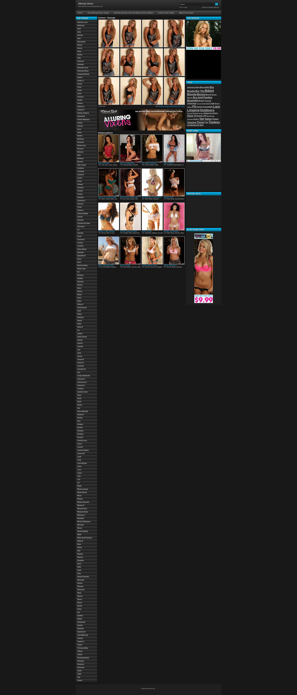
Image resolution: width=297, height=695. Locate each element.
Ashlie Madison (83, 119)
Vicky (79, 670)
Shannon (81, 589)
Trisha (79, 654)
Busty (103, 198)
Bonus (172, 232)
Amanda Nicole (83, 74)
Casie (79, 181)
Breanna (80, 142)
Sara (79, 573)
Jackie (79, 333)
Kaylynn (80, 414)
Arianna (80, 97)
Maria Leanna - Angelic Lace (129, 197)
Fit (183, 164)
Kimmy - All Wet (147, 231)
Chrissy (80, 210)
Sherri (79, 599)
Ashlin (79, 123)
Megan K (80, 505)
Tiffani (79, 651)
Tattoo (182, 232)
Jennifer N (81, 369)
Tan (179, 106)
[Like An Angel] (152, 182)
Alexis (79, 48)
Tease (183, 106)
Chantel (80, 187)
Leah (79, 457)
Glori (79, 311)
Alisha (79, 54)
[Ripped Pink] (174, 250)
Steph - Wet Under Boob (105, 265)
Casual (166, 106)
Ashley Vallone (83, 113)
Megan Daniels (83, 502)
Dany (79, 259)
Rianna (80, 557)
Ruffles (201, 113)
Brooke (80, 161)
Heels (127, 198)
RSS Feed (204, 7)
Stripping (190, 119)
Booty (208, 95)
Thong (110, 164)
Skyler (79, 606)
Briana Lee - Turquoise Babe (107, 197)
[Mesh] (174, 182)
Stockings (211, 116)
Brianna (80, 148)
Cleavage (179, 266)
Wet (161, 232)
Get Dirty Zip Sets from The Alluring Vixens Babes (133, 13)
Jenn (79, 353)
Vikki (79, 674)
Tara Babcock (82, 635)
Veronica (80, 667)
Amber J (80, 80)
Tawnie (80, 638)
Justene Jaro (82, 392)
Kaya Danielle (82, 411)
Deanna (80, 275)
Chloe (79, 207)
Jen (78, 350)
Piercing (190, 113)
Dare (79, 262)
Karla (79, 398)
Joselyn (80, 388)
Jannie (80, 343)
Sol (78, 612)
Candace (80, 171)
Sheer (190, 116)
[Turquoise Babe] (108, 182)
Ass (124, 198)
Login (185, 7)
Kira (79, 421)
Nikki (79, 534)
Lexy (79, 469)
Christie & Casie (83, 223)
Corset (199, 104)
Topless (115, 164)
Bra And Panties (127, 164)
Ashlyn (80, 126)
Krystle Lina (82, 440)
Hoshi (79, 320)
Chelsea (80, 197)
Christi (80, 217)
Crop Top (134, 266)
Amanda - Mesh (169, 197)
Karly (79, 401)
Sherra (79, 596)
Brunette (135, 164)
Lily (78, 479)
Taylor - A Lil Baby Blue (127, 163)
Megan (80, 499)
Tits (159, 232)
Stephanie (81, 622)
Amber (79, 77)
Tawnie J (80, 641)
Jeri (78, 372)
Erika (79, 301)
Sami (79, 570)
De (78, 272)
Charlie (80, 191)
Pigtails (195, 113)
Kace (79, 395)
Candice (80, 174)
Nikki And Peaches (84, 538)
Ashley (80, 103)
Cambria (80, 168)
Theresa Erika (82, 648)
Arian (79, 93)
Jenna (79, 356)
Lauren (80, 447)
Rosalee (80, 560)
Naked (112, 198)
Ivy (78, 330)
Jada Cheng (82, 337)
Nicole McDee (82, 531)
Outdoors (154, 232)
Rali (78, 551)
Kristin (80, 427)
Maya (79, 495)
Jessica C (81, 379)
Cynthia (80, 246)
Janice (80, 340)
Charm (79, 194)
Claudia (80, 233)
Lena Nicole (82, 463)
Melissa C (81, 515)
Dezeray (80, 281)
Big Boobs (148, 232)
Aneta (79, 84)
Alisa (79, 51)
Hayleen (80, 317)
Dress (217, 104)
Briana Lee (81, 145)
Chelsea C (81, 200)
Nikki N (80, 541)
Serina (79, 583)
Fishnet (189, 107)
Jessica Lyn (82, 382)
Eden (79, 288)
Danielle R (81, 255)
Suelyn (80, 625)
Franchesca (82, 307)
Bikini (146, 198)
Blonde (161, 106)
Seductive (156, 198)
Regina (80, 554)
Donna (80, 285)
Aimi (79, 29)
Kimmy (80, 418)
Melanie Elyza (82, 512)
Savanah (80, 580)
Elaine (79, 291)
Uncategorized (83, 658)
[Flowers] (174, 148)
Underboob (193, 125)
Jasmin (80, 346)
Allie (79, 58)
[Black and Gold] (130, 216)
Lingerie (107, 198)
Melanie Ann (82, 508)
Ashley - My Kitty (125, 265)
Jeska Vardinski (83, 375)
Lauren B (81, 453)
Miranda (80, 525)
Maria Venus (82, 492)
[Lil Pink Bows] (174, 216)
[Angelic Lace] (130, 182)
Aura (79, 129)
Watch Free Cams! (186, 13)
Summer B (81, 632)
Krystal (80, 437)
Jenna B (80, 359)
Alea (79, 32)
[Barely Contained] (152, 148)
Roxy (79, 563)
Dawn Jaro (81, 268)
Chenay (80, 204)
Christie (80, 220)
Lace (106, 164)
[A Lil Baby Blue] (130, 148)
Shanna (80, 586)
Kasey (79, 405)
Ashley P (80, 110)
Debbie (80, 278)
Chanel (80, 184)
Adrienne (81, 25)
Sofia (79, 609)
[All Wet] (152, 216)
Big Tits (147, 164)
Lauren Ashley (83, 450)
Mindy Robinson (83, 521)
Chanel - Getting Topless (149, 265)
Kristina (80, 431)
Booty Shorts (170, 198)
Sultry (138, 266)
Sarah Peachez (83, 576)
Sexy (136, 198)
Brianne (80, 152)
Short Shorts (173, 106)
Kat (78, 408)
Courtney (81, 239)
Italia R (80, 327)
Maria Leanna (82, 489)
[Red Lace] (108, 148)
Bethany (80, 139)
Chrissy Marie (82, 213)
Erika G (80, 304)
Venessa (80, 664)
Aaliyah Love (82, 22)
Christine (81, 226)
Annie (79, 90)
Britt (79, 155)
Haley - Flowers (168, 163)
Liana (79, 473)
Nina (79, 544)
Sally (79, 567)
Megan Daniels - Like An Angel (151, 197)
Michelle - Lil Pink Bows (171, 231)
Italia (79, 324)
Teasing (191, 122)
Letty (79, 466)
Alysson (80, 61)
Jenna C (80, 362)
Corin (79, 236)
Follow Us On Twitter (166, 13)
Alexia (79, 45)
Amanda (80, 64)
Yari (78, 677)
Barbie (79, 136)
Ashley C (80, 106)
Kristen (80, 424)
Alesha (80, 35)
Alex (79, 38)
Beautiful (169, 164)
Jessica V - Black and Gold (128, 231)
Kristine (80, 434)
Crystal (80, 243)
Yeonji (79, 680)
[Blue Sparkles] (108, 216)
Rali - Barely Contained (149, 163)
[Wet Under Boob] (108, 250)
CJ (78, 230)
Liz (78, 482)
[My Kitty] (130, 250)
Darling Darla (82, 265)
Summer (80, 628)
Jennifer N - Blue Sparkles (106, 231)
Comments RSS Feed (213, 7)
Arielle (79, 100)
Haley (79, 314)
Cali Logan (81, 165)
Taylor (79, 645)
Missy (79, 528)
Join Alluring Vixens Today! (98, 13)
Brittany (80, 158)
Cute (103, 164)
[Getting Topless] (152, 250)
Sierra (79, 602)
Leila (79, 460)
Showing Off (135, 232)
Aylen (79, 132)
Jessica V (81, 385)
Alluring (191, 87)
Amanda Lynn (82, 67)
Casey (79, 178)
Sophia (80, 615)
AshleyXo (81, 116)
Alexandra (81, 41)
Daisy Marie (82, 249)
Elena (79, 294)
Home (80, 13)
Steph (79, 619)
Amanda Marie (83, 71)
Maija (79, 486)
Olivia (79, 547)
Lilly (79, 476)
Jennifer (80, 366)
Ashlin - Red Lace (103, 163)
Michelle (80, 518)
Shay (79, 593)
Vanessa (80, 661)
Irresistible (159, 266)
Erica (79, 298)
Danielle (80, 252)
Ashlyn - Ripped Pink (170, 265)
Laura (79, 444)
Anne (79, 87)
